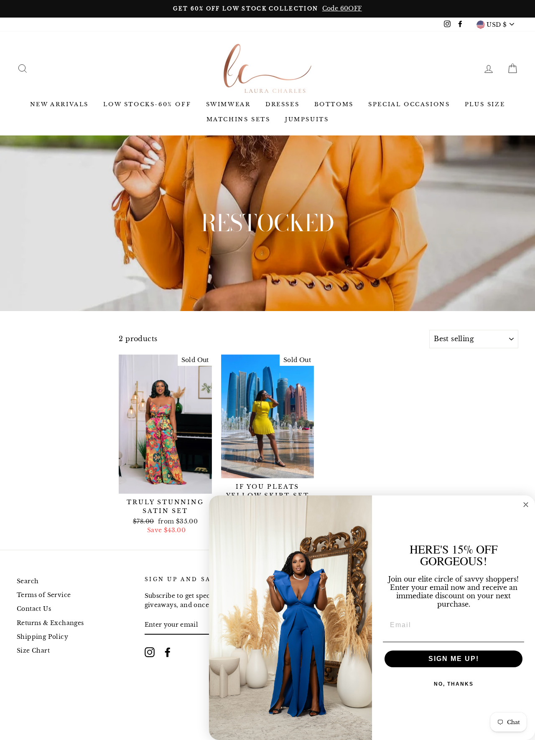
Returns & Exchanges (50, 623)
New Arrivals (59, 104)
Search (27, 581)
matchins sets (238, 119)
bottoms (334, 104)
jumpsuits (307, 119)
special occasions (409, 104)
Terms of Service (44, 595)
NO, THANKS (454, 684)
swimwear (228, 104)
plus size (485, 104)
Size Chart (33, 650)
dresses (282, 104)
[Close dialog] (526, 505)
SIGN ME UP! (453, 658)
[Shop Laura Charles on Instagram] (150, 652)
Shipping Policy (42, 636)
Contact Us (34, 608)
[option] (267, 8)
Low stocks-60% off (147, 104)
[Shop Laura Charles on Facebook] (168, 652)
